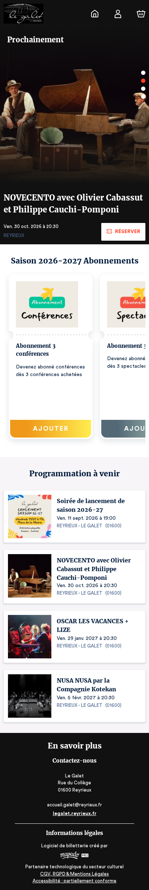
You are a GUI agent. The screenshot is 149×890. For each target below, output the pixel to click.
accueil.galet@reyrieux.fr (74, 804)
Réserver (127, 231)
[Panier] (141, 14)
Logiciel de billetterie (64, 845)
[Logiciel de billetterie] (74, 856)
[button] (51, 356)
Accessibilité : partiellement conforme (74, 880)
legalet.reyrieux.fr (75, 813)
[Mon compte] (118, 14)
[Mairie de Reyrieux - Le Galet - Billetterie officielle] (94, 14)
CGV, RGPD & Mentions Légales (74, 874)
